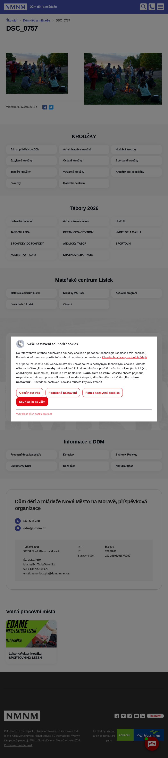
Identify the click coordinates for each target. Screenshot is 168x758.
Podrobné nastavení (63, 392)
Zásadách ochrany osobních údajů (124, 357)
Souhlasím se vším (32, 401)
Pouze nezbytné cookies (102, 392)
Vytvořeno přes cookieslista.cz (34, 414)
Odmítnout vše (29, 392)
